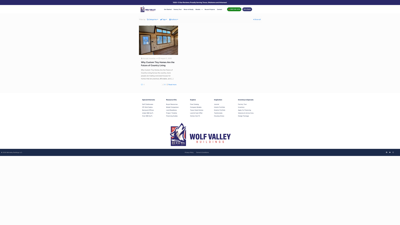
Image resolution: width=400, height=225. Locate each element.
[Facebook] (386, 152)
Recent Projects (210, 9)
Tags (164, 19)
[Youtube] (389, 152)
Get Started (168, 9)
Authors (174, 19)
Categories (153, 19)
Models (198, 9)
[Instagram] (393, 152)
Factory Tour (178, 9)
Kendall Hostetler (149, 58)
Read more (172, 85)
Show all (257, 19)
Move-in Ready (188, 9)
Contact (219, 9)
